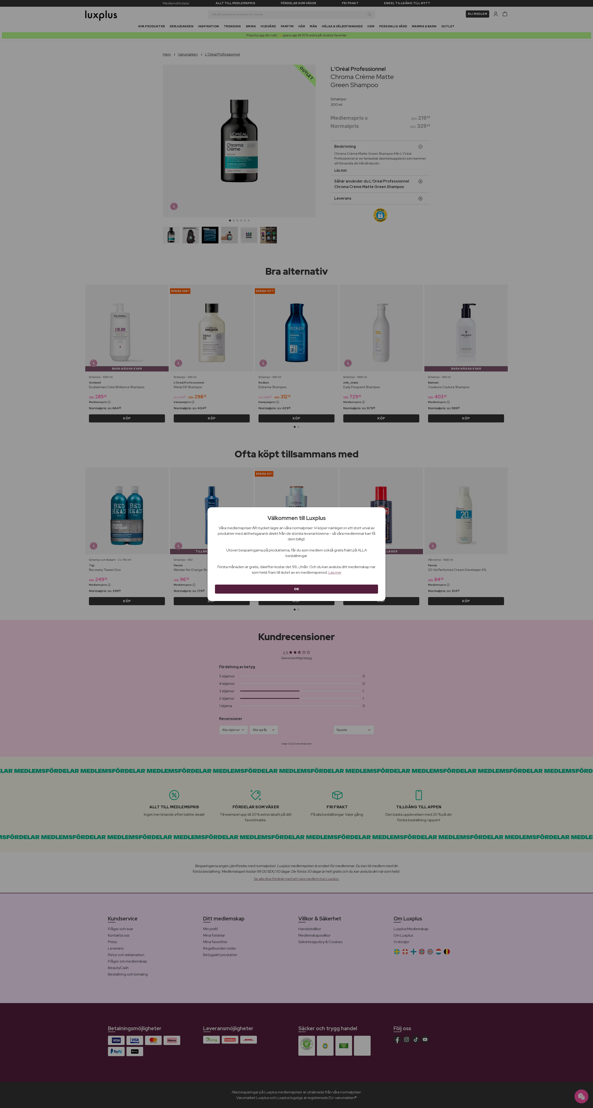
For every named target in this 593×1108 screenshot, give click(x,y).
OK (296, 589)
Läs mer (334, 572)
